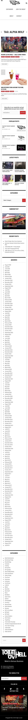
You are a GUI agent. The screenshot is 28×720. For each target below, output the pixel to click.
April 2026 (7, 272)
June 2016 (7, 500)
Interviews (7, 579)
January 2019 (8, 440)
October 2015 (8, 516)
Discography (8, 569)
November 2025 (8, 282)
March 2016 (8, 506)
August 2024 (8, 311)
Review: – (13, 54)
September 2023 (9, 332)
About (11, 16)
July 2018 (7, 452)
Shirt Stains (7, 618)
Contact (19, 16)
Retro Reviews (8, 606)
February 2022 (8, 369)
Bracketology (8, 562)
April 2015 (7, 527)
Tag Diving (7, 620)
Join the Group (20, 9)
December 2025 (8, 280)
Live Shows (7, 583)
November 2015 (8, 514)
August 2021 (8, 381)
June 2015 (7, 524)
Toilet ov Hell (12, 717)
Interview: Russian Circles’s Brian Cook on (20, 172)
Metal (3, 56)
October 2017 (8, 469)
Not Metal (7, 594)
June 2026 (7, 268)
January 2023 (8, 348)
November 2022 (8, 352)
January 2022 (8, 371)
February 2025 (8, 299)
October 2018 (8, 446)
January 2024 (8, 324)
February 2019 (8, 439)
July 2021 (7, 382)
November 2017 (8, 468)
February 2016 (8, 508)
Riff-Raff (7, 614)
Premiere (7, 602)
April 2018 (7, 458)
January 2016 (8, 510)
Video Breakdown (9, 629)
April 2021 (7, 388)
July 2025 (7, 290)
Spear (17, 91)
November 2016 (8, 491)
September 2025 (9, 286)
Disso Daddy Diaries (9, 571)
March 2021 (8, 390)
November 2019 (8, 421)
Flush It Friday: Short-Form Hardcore (13, 241)
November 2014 (8, 537)
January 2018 (8, 464)
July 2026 (7, 266)
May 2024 (7, 317)
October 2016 (8, 493)
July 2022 (7, 359)
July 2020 (7, 406)
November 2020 (8, 398)
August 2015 (8, 520)
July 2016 (7, 498)
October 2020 (8, 400)
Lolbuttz (7, 585)
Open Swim (7, 596)
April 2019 (7, 435)
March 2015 (8, 529)
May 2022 (7, 363)
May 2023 (7, 340)
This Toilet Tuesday (9, 625)
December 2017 (8, 466)
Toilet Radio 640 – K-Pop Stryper (12, 246)
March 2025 (8, 297)
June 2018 (7, 454)
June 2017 (7, 477)
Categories (9, 9)
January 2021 (8, 394)
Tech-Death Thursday (10, 621)
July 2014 (7, 545)
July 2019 (7, 429)
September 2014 (9, 541)
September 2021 (9, 379)
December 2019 (8, 419)
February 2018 (8, 462)
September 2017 (9, 471)
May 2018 (7, 456)
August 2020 (8, 404)
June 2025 (7, 292)
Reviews (17, 56)
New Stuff (8, 56)
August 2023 (8, 334)
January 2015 (8, 533)
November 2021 (8, 375)
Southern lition (10, 226)
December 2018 (8, 442)
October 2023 (8, 330)
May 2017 (7, 479)
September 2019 (9, 425)
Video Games (8, 631)
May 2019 (7, 433)
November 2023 (8, 328)
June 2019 (7, 431)
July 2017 (7, 475)
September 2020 (9, 402)
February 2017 (8, 485)
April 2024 (7, 319)
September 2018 (9, 448)
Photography (8, 600)
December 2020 (8, 396)
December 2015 (8, 512)
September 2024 (9, 309)
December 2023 (8, 326)
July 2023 (7, 336)
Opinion (12, 56)
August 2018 (8, 450)
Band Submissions (9, 558)
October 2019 (8, 423)
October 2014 (8, 539)
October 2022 (8, 353)
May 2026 (7, 270)
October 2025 (8, 284)
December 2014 (8, 535)
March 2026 (8, 274)
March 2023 (8, 344)
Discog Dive (7, 567)
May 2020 (7, 410)
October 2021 (8, 377)
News (6, 592)
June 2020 (7, 408)
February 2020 (8, 415)
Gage (22, 56)
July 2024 (7, 313)
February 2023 (8, 346)
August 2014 (8, 543)
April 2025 (7, 295)
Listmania (7, 581)
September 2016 (9, 495)
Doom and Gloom (9, 573)
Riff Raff (7, 612)
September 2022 (9, 355)
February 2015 (8, 531)
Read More (4, 64)
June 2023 (7, 338)
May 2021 (7, 386)
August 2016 (8, 497)
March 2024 (8, 321)
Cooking (7, 565)
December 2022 (8, 350)
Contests (7, 563)
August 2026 (8, 265)
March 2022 (8, 367)
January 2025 (8, 301)
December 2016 (8, 489)
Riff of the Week (9, 610)
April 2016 (7, 504)
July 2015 (7, 522)
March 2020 (8, 413)
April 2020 (7, 411)
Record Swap (8, 604)
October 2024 (8, 307)
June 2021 (7, 384)
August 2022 (8, 357)
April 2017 (7, 481)
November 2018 (8, 444)
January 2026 (8, 278)
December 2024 (8, 303)
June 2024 (7, 315)
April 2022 (7, 365)
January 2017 (8, 487)
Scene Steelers (8, 616)
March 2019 (8, 437)
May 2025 (7, 293)
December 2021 (8, 373)
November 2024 (8, 305)
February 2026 (8, 276)
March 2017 (8, 483)
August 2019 (8, 427)
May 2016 (7, 502)
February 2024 (8, 322)
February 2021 (8, 392)
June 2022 (7, 361)
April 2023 (7, 342)
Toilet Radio (7, 627)
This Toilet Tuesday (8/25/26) (12, 248)
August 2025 (8, 288)
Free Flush (7, 577)
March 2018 (8, 460)
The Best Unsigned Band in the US (13, 623)
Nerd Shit (7, 589)
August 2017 (8, 473)
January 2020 (8, 417)
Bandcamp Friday (9, 560)
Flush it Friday (8, 575)
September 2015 (9, 518)
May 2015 (7, 526)
